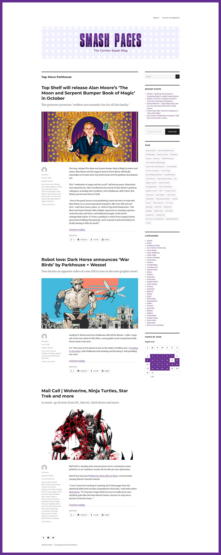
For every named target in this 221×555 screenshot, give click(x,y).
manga (174, 199)
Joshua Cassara (54, 494)
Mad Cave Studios (163, 199)
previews (158, 207)
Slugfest (149, 211)
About (156, 18)
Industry (150, 287)
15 (177, 360)
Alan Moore (45, 184)
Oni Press (169, 203)
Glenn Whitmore (165, 187)
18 (157, 364)
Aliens (54, 482)
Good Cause (151, 279)
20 (167, 364)
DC (49, 487)
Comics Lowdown (152, 171)
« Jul (152, 377)
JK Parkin (45, 175)
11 (157, 360)
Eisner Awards (164, 183)
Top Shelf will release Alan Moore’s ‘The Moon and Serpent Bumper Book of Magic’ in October (88, 93)
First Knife (51, 489)
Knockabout (52, 191)
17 (152, 364)
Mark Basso (74, 492)
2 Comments (46, 521)
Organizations (152, 301)
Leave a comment (48, 204)
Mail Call (150, 291)
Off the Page (151, 299)
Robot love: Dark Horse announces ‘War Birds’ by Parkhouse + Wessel (85, 262)
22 (177, 364)
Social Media (151, 316)
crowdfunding (169, 175)
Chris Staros (45, 187)
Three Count (151, 320)
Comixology (165, 171)
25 (157, 368)
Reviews (150, 311)
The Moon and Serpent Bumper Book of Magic (51, 198)
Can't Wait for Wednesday (155, 162)
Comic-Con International (155, 166)
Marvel (49, 499)
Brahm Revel (46, 484)
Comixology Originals (154, 175)
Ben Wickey (55, 184)
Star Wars (168, 211)
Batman (157, 158)
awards (148, 158)
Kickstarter (150, 199)
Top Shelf (50, 201)
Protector (44, 504)
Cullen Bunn (150, 179)
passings (149, 207)
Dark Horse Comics (48, 351)
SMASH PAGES (46, 545)
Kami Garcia (46, 496)
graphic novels (56, 187)
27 (167, 368)
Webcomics (151, 323)
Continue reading (77, 229)
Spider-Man (158, 211)
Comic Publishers (48, 479)
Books (149, 243)
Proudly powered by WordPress (65, 545)
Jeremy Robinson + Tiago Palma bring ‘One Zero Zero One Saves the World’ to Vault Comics (162, 106)
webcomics (160, 215)
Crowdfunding (152, 265)
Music (149, 296)
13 (167, 360)
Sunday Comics (152, 318)
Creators (150, 262)
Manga (149, 294)
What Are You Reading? (155, 219)
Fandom (150, 274)
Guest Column (152, 284)
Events (149, 272)
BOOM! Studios (167, 158)
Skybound (167, 207)
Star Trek (44, 506)
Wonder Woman (172, 219)
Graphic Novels (47, 181)
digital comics (151, 183)
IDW (59, 492)
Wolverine (45, 516)
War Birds (45, 358)
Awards (149, 241)
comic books (171, 166)
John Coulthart (47, 189)
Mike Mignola (158, 203)
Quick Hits (150, 308)
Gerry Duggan (52, 492)
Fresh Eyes (151, 277)
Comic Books (151, 250)
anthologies (150, 154)
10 (152, 360)
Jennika (44, 494)
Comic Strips (151, 255)
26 (162, 368)
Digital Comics (152, 270)
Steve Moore (51, 194)
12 (162, 360)
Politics (149, 303)
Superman (150, 215)
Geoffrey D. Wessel (48, 353)
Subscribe (172, 131)
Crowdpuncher (152, 267)
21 (172, 364)
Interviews (151, 289)
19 (162, 364)
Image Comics (170, 191)
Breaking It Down (153, 246)
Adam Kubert (46, 482)
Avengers (173, 154)
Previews (150, 306)
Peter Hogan (55, 501)
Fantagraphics (151, 187)
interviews (150, 195)
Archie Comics (162, 154)
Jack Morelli (160, 195)
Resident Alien (54, 504)
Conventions (151, 260)
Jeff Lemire (171, 195)
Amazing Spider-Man (166, 150)
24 (152, 368)
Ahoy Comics (151, 150)
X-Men (148, 223)
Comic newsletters (171, 18)
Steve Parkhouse (53, 356)
